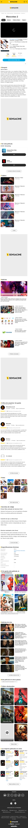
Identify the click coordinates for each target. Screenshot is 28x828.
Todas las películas (10, 13)
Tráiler (7, 768)
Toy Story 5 (22, 760)
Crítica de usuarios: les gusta (11, 403)
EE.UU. (15, 549)
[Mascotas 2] (5, 43)
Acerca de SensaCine (5, 816)
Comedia (17, 40)
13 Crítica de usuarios (14, 473)
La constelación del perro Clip (7, 704)
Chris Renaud (18, 41)
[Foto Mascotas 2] (4, 482)
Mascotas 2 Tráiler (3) (19, 194)
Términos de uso (22, 816)
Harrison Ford (13, 47)
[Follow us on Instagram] (15, 795)
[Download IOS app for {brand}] (12, 803)
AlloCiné (3, 810)
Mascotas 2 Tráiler (19, 177)
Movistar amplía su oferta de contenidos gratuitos (20, 331)
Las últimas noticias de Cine (14, 675)
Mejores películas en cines (14, 784)
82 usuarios (8, 440)
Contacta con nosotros (14, 816)
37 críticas (13, 425)
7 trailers (14, 230)
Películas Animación (17, 13)
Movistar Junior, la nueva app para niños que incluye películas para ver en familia (21, 321)
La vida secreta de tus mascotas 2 (9, 681)
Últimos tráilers (14, 744)
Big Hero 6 (7, 592)
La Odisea (8, 750)
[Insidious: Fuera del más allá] (3, 774)
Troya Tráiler (21, 740)
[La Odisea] (3, 753)
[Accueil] (13, 2)
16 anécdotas (16, 556)
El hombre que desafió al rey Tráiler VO (7, 740)
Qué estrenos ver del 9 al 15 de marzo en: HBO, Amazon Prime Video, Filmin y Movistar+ (21, 344)
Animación (12, 40)
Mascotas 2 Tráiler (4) (19, 203)
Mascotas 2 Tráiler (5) (19, 211)
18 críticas (13, 408)
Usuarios (14, 53)
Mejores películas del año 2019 (13, 612)
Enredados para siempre (7, 611)
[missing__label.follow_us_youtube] (5, 795)
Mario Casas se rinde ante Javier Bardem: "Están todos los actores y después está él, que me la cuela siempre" (21, 626)
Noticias (4, 279)
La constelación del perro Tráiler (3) (7, 722)
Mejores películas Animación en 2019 (11, 613)
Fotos (3, 477)
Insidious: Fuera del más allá (9, 772)
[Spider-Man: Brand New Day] (16, 753)
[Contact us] (23, 795)
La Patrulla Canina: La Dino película (23, 772)
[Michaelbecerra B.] (3, 407)
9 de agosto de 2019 (14, 39)
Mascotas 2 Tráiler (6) (19, 220)
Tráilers (3, 175)
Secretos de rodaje (7, 507)
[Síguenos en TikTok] (19, 795)
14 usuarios (8, 408)
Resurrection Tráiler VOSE (21, 704)
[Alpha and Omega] (21, 602)
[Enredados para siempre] (7, 602)
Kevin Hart (22, 46)
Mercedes (8, 423)
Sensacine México (19, 812)
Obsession (8, 760)
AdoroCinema (6, 812)
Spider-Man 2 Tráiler (21, 722)
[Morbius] (3, 439)
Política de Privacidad (5, 817)
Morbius (8, 439)
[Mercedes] (3, 424)
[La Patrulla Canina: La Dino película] (16, 774)
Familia (21, 40)
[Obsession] (3, 763)
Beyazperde (21, 810)
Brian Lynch (15, 44)
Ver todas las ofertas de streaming (14, 171)
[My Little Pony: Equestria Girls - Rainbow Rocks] (21, 582)
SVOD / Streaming (6, 146)
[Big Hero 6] (7, 582)
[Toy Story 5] (16, 763)
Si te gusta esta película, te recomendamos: (10, 572)
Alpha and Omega (21, 611)
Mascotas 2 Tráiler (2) (19, 186)
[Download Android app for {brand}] (16, 803)
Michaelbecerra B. (10, 406)
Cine (5, 13)
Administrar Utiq (13, 817)
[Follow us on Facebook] (8, 795)
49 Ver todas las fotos (14, 502)
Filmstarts (12, 810)
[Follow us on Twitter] (12, 795)
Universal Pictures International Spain (19, 551)
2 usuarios (8, 425)
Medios (8, 53)
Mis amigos (20, 53)
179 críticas (13, 440)
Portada (2, 13)
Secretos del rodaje (14, 542)
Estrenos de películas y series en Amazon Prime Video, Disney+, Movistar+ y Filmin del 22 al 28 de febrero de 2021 (21, 310)
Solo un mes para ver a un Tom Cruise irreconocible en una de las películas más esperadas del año (20, 650)
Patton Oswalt (16, 46)
